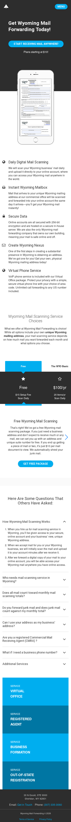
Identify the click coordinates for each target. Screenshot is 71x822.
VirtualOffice (17, 691)
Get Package (35, 463)
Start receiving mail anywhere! (36, 43)
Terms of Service (26, 819)
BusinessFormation (20, 747)
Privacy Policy (45, 819)
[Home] (6, 6)
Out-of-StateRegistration (22, 775)
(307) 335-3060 (53, 805)
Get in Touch (24, 805)
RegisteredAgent (21, 719)
